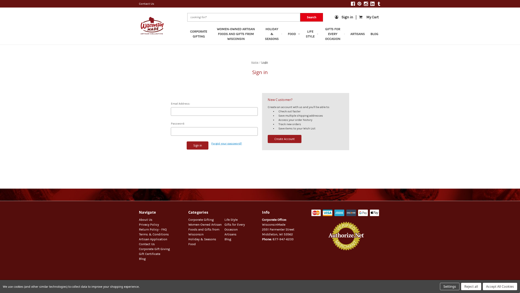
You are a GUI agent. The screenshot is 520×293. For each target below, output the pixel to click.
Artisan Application (153, 239)
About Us (145, 220)
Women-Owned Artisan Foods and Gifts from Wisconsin (236, 34)
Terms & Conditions (154, 234)
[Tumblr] (379, 4)
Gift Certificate (149, 254)
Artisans (357, 34)
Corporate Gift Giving (154, 249)
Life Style (310, 34)
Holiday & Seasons (272, 34)
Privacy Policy (149, 224)
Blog (374, 34)
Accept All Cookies (500, 286)
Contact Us (146, 3)
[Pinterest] (359, 4)
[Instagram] (366, 4)
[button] (346, 263)
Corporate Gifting (198, 34)
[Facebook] (353, 4)
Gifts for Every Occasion (332, 34)
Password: (178, 123)
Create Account (284, 139)
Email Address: (180, 103)
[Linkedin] (372, 4)
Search (311, 17)
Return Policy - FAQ (153, 229)
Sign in (347, 17)
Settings (449, 286)
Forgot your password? (226, 143)
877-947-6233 (283, 239)
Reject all (471, 286)
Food (292, 34)
